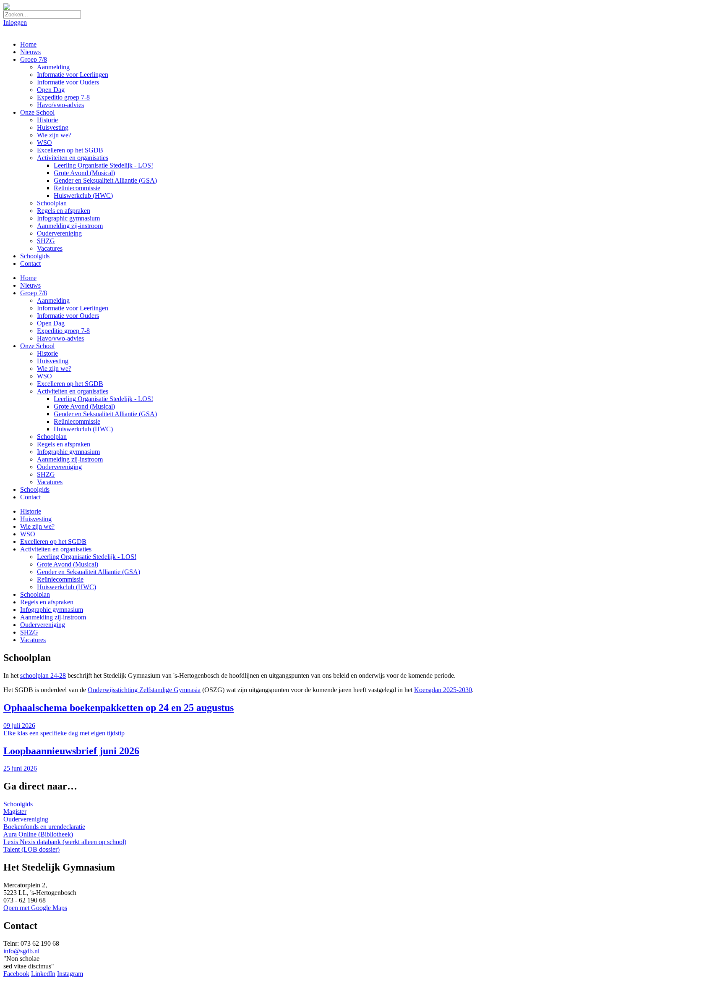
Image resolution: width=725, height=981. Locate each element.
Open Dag (51, 89)
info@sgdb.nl (21, 951)
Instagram (70, 973)
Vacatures (50, 248)
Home (28, 44)
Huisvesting (52, 127)
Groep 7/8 (33, 59)
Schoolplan (52, 203)
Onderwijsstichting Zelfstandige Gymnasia (144, 689)
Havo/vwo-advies (60, 104)
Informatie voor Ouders (68, 82)
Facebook (16, 973)
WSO (44, 142)
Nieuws (30, 51)
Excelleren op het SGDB (70, 150)
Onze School (37, 112)
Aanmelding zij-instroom (70, 225)
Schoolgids (35, 256)
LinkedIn (43, 973)
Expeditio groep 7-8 (63, 97)
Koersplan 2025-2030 (443, 689)
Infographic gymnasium (68, 218)
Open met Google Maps (35, 907)
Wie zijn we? (54, 135)
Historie (47, 119)
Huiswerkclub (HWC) (83, 195)
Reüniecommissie (77, 187)
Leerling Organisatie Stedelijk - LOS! (103, 165)
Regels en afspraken (63, 210)
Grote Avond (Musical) (84, 172)
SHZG (46, 240)
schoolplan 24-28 (43, 675)
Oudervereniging (59, 233)
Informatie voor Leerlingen (72, 74)
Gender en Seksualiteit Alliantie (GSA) (105, 180)
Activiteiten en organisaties (72, 157)
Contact (30, 263)
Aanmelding (53, 67)
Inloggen (15, 22)
